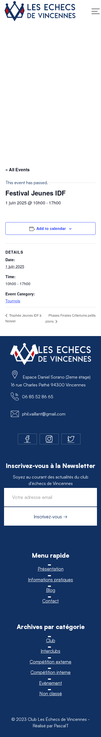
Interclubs (50, 651)
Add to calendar (51, 228)
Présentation (51, 569)
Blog (50, 590)
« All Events (17, 169)
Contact (50, 601)
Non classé (50, 693)
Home (10, 102)
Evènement (50, 683)
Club (50, 640)
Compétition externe (50, 662)
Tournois (12, 300)
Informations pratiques (50, 579)
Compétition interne (50, 672)
